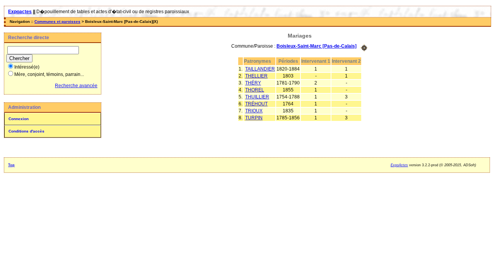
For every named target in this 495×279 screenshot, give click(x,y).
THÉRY (253, 83)
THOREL (254, 90)
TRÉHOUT (256, 104)
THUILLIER (257, 97)
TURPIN (254, 118)
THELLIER (256, 76)
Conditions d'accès (26, 131)
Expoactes (20, 11)
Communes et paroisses (57, 21)
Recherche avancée (76, 85)
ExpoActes (399, 165)
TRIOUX (254, 111)
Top (11, 165)
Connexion (19, 119)
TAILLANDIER (260, 69)
